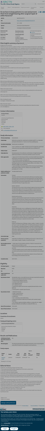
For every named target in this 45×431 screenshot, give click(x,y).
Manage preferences (5, 425)
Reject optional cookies (14, 429)
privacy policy (7, 423)
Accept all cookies (5, 429)
